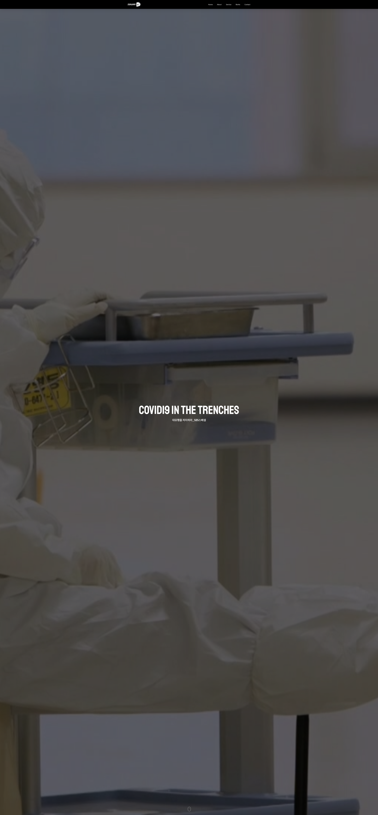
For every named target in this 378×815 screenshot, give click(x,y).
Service (228, 4)
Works (238, 4)
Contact (247, 4)
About (219, 4)
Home (210, 4)
